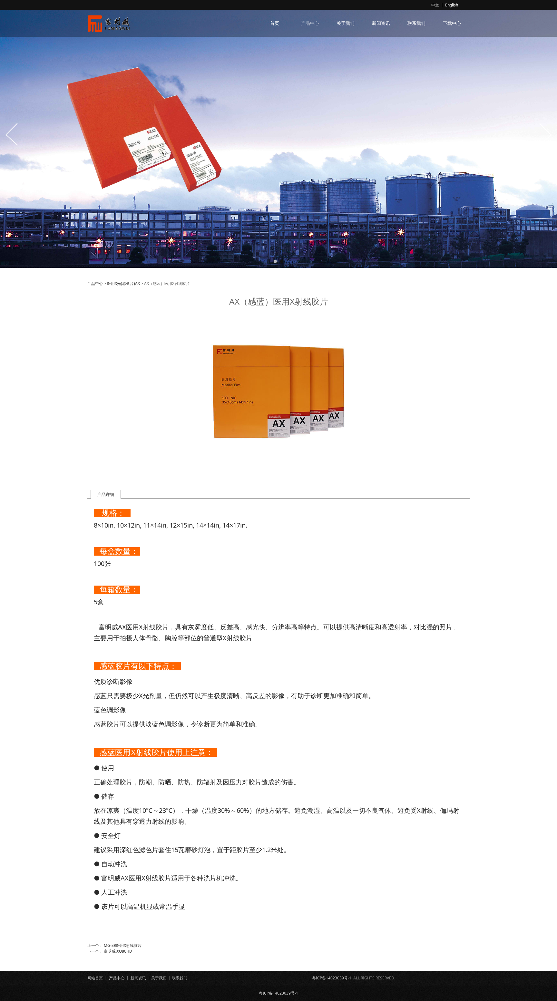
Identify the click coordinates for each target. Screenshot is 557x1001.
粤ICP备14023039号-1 (331, 978)
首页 (274, 23)
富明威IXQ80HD (118, 951)
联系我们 (416, 23)
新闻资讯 (381, 23)
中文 (435, 5)
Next (545, 134)
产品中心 (310, 23)
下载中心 (452, 23)
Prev (12, 134)
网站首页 (95, 978)
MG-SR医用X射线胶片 (123, 945)
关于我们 (346, 23)
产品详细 (105, 494)
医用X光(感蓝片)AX (123, 283)
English (451, 5)
